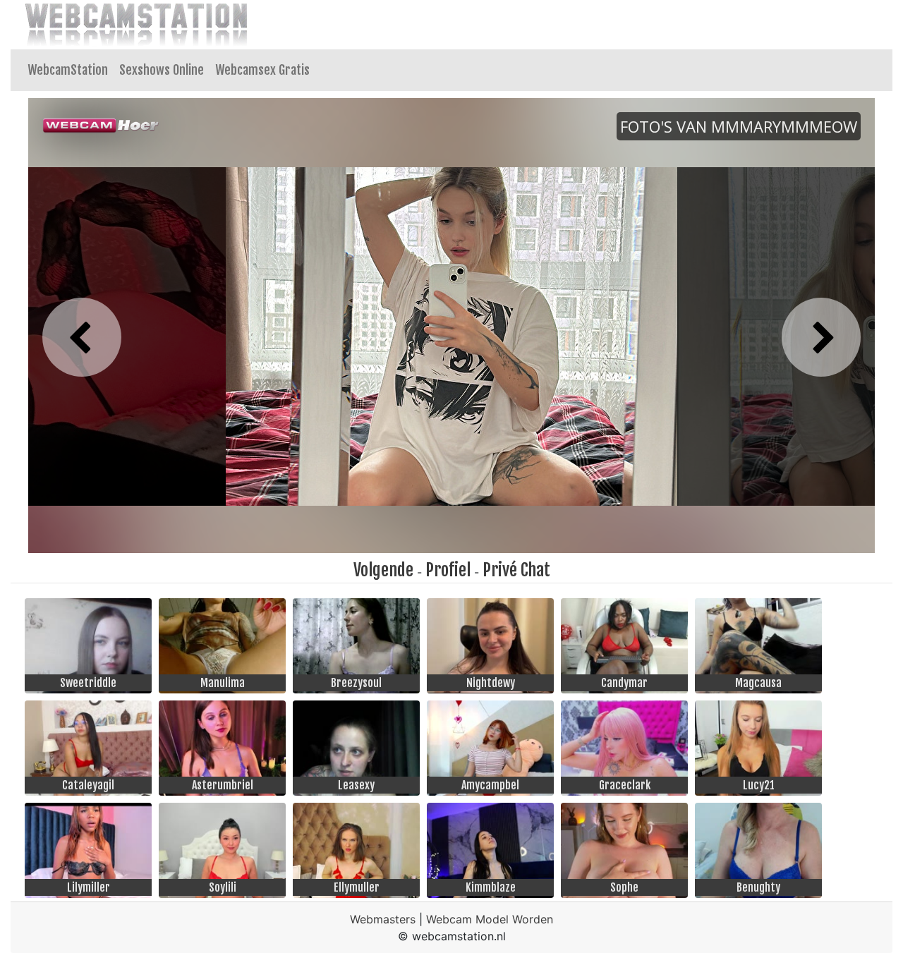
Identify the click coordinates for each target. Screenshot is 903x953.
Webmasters (383, 919)
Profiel (448, 570)
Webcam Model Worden (489, 919)
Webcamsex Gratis (262, 70)
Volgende (383, 570)
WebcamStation (68, 70)
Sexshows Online (161, 70)
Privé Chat (516, 570)
